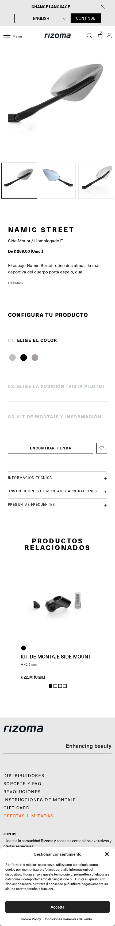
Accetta (57, 907)
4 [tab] (65, 686)
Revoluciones (22, 791)
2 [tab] (55, 686)
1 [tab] (50, 686)
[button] (107, 854)
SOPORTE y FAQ (22, 783)
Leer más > (16, 283)
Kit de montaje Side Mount (56, 656)
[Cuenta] (109, 36)
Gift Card (16, 808)
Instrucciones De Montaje (39, 799)
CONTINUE (85, 18)
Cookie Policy (31, 919)
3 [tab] (60, 686)
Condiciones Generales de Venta (68, 919)
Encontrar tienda (51, 448)
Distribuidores (23, 775)
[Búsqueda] (89, 35)
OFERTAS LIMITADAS (28, 816)
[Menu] (6, 35)
